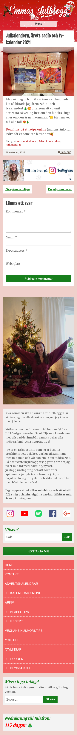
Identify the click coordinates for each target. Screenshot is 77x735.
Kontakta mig (38, 551)
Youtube (12, 640)
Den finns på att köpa (21, 129)
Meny (38, 23)
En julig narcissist (60, 189)
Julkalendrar (13, 144)
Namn (11, 237)
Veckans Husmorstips (24, 630)
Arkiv (9, 602)
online (41, 129)
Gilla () (66, 152)
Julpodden (14, 659)
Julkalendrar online (23, 593)
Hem (8, 565)
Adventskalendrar (49, 141)
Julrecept (14, 621)
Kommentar (16, 211)
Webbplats (13, 263)
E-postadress (16, 250)
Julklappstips (17, 612)
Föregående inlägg (17, 189)
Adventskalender (27, 141)
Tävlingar (13, 649)
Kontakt (12, 574)
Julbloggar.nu (17, 668)
